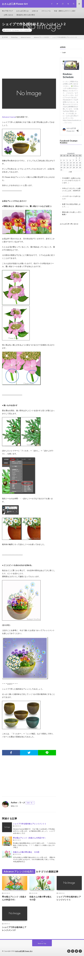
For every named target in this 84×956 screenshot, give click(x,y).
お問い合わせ (8, 15)
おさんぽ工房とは (22, 11)
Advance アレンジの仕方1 (22, 30)
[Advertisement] (29, 61)
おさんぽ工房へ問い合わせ (69, 224)
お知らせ (35, 11)
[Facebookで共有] (11, 752)
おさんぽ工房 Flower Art (23, 951)
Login (64, 52)
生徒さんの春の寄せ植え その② (26, 852)
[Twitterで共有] (29, 752)
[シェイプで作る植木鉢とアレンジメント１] (7, 827)
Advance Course (8, 117)
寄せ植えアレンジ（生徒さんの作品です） (29, 838)
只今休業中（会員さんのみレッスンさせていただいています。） (71, 180)
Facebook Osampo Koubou (69, 142)
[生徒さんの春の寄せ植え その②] (7, 854)
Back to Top (42, 943)
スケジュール (46, 11)
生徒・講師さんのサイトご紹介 (64, 11)
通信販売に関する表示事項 (25, 15)
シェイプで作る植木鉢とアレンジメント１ (29, 824)
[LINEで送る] (47, 752)
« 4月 (70, 172)
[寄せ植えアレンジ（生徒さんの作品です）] (7, 841)
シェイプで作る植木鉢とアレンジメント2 (14, 928)
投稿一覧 (29, 803)
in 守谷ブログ (8, 11)
